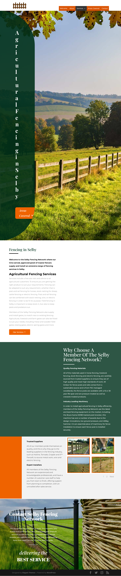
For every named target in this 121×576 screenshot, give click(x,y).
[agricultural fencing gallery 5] (103, 472)
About (72, 8)
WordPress (51, 573)
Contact (105, 8)
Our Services (18, 332)
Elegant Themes (28, 573)
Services (80, 8)
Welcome (63, 8)
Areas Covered (93, 8)
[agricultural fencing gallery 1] (78, 454)
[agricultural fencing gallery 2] (103, 453)
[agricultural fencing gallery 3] (78, 472)
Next (112, 476)
